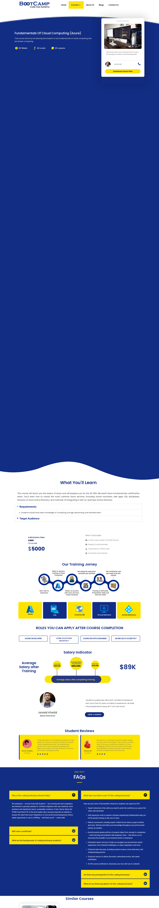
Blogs (101, 5)
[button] (123, 71)
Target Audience (29, 518)
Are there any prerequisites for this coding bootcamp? (107, 875)
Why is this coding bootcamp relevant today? (31, 795)
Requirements (27, 506)
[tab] (78, 507)
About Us (90, 5)
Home (63, 5)
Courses (75, 5)
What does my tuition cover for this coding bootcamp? (107, 795)
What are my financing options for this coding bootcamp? (108, 884)
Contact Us (113, 5)
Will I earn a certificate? (22, 831)
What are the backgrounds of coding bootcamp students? (36, 840)
